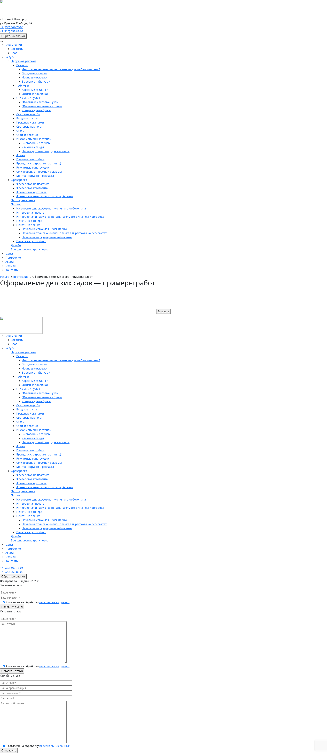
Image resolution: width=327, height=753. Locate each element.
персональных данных (54, 602)
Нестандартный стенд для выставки (45, 151)
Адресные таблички (35, 90)
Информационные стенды (33, 139)
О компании (13, 45)
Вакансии (17, 49)
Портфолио (13, 257)
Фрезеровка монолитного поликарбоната (44, 196)
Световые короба (28, 114)
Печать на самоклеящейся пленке (45, 229)
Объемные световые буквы (40, 102)
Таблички (22, 86)
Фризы (20, 155)
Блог (14, 53)
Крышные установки (30, 122)
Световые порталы (29, 126)
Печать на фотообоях (31, 241)
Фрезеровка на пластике (32, 184)
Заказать (163, 311)
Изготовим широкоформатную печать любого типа (51, 208)
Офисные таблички (35, 94)
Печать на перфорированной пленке (47, 237)
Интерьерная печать (30, 212)
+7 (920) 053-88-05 (11, 31)
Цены (9, 253)
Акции (9, 262)
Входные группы (27, 118)
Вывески (22, 65)
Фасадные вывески (34, 73)
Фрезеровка (19, 180)
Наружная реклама (23, 61)
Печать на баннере (29, 221)
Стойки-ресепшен (28, 135)
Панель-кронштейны (30, 159)
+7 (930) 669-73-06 (11, 27)
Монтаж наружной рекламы (35, 176)
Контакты (11, 270)
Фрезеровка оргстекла (31, 192)
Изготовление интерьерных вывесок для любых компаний (61, 69)
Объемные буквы (28, 98)
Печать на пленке (28, 225)
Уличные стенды (33, 147)
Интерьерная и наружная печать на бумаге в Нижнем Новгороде (60, 217)
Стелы (20, 131)
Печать (16, 204)
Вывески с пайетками (36, 81)
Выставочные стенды (36, 143)
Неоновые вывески (34, 77)
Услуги (9, 57)
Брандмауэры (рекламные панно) (38, 163)
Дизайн (16, 245)
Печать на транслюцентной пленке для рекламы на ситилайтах (64, 233)
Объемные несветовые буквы (42, 106)
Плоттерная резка (23, 200)
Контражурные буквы (36, 110)
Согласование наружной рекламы (39, 171)
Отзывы (10, 266)
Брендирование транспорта (30, 249)
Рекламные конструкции (32, 167)
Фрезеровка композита (32, 188)
